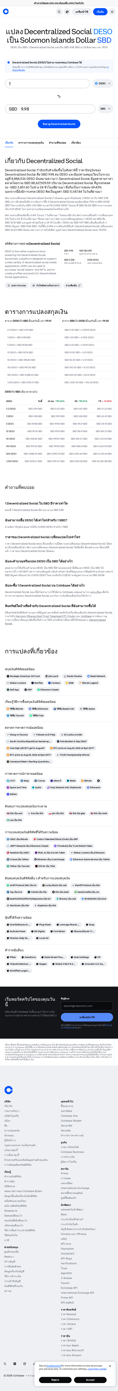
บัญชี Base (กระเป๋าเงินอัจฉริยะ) (78, 1229)
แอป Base (66, 1110)
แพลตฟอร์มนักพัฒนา (72, 1209)
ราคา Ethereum (70, 1319)
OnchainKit (67, 1253)
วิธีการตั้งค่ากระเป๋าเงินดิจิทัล (19, 1230)
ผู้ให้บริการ (10, 1140)
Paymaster (67, 1248)
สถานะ (8, 1290)
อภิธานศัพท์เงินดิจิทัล (15, 1205)
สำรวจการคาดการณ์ (72, 1135)
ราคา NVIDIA (68, 1340)
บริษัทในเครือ (11, 1115)
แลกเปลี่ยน (66, 1183)
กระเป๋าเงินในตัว (69, 1224)
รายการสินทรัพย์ (70, 1147)
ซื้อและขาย (67, 1106)
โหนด (64, 1268)
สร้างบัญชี (9, 1261)
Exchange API (69, 1287)
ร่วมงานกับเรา (12, 1110)
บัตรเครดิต (66, 1125)
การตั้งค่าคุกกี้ (11, 1155)
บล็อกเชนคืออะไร (13, 1225)
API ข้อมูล (66, 1258)
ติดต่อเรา (9, 1256)
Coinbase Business (72, 1151)
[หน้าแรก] (5, 11)
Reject (55, 1379)
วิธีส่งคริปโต (11, 1235)
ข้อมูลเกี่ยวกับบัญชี (14, 1271)
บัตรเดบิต (66, 1130)
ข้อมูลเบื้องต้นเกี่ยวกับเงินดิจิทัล (20, 1196)
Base (64, 1214)
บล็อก (7, 1120)
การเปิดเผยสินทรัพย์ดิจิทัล (17, 1164)
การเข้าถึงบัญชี (12, 1281)
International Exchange (75, 1188)
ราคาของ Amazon (71, 1355)
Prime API (67, 1297)
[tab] (9, 142)
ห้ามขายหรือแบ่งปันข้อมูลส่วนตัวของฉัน (25, 1159)
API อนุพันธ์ (67, 1302)
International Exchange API (77, 1292)
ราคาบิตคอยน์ (68, 1314)
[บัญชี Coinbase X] (5, 1364)
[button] (112, 11)
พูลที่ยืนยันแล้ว (68, 1197)
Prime (64, 1173)
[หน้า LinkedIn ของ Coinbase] (15, 1364)
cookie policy (54, 1365)
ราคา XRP (66, 1328)
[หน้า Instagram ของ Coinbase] (24, 1364)
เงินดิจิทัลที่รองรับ (13, 1286)
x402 (64, 1238)
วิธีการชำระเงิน (12, 1276)
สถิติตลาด (9, 1186)
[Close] (110, 1366)
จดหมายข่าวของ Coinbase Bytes (23, 1191)
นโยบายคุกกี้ (11, 1150)
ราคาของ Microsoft (72, 1350)
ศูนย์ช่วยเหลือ (11, 1251)
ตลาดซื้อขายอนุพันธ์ (72, 1192)
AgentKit (66, 1273)
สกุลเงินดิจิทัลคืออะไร (16, 1220)
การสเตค (66, 1178)
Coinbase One (69, 1115)
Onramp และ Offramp (73, 1233)
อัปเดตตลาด (10, 1210)
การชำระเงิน (68, 1156)
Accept (90, 1379)
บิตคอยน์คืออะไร (13, 1215)
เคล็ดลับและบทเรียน (15, 1200)
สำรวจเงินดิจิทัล (12, 1176)
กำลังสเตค (66, 1278)
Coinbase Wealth (71, 1120)
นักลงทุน (9, 1135)
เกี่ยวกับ (8, 1106)
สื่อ (5, 1125)
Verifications (69, 1263)
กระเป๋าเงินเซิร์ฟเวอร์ (72, 1219)
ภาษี (6, 1240)
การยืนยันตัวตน (12, 1266)
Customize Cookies (97, 1369)
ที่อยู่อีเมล (65, 998)
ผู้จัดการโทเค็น (69, 1161)
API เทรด (66, 1243)
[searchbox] (105, 109)
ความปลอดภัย (12, 1130)
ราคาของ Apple (70, 1345)
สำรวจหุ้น (9, 1181)
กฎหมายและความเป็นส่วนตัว (20, 1145)
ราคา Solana (68, 1323)
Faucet (65, 1282)
